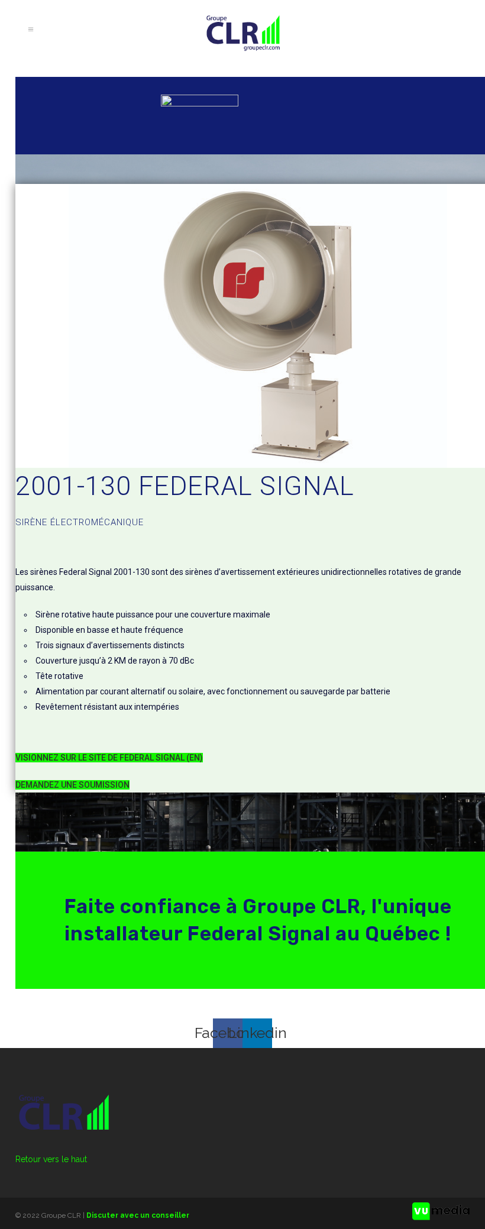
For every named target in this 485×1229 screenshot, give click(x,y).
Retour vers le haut (51, 1159)
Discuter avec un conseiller (137, 1215)
